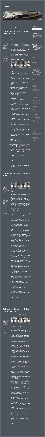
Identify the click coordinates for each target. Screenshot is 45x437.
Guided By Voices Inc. (36, 109)
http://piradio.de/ (35, 55)
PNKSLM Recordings (36, 126)
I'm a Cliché (4, 321)
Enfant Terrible (5, 44)
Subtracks (6, 6)
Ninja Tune (38, 117)
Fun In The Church (36, 106)
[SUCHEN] (41, 29)
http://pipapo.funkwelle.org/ (37, 56)
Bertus (34, 81)
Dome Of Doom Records (36, 100)
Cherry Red (35, 92)
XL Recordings (35, 142)
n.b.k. (5, 324)
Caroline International (36, 89)
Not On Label (35, 120)
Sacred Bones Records (36, 129)
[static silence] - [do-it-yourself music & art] (6, 181)
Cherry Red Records (36, 94)
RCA (6, 206)
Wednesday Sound (5, 63)
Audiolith (6, 184)
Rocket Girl (7, 54)
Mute (3, 324)
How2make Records (6, 320)
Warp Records (5, 331)
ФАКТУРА (4, 333)
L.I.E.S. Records (35, 112)
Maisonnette (5, 203)
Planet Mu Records (36, 125)
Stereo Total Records (36, 134)
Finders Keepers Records (36, 103)
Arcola (4, 183)
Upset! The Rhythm (5, 330)
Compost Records (35, 97)
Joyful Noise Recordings (36, 111)
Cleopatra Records (36, 95)
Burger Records (5, 187)
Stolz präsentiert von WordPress (11, 433)
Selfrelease (4, 55)
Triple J (4, 210)
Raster (34, 128)
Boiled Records (5, 185)
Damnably (7, 317)
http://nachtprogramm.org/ (37, 57)
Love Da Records (5, 200)
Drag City (6, 43)
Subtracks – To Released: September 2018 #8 (16, 310)
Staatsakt (6, 56)
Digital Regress (5, 192)
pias (34, 123)
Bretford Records (35, 83)
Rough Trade (38, 128)
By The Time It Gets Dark (5, 188)
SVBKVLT (4, 58)
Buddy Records (5, 186)
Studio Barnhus (5, 57)
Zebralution (35, 143)
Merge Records (35, 114)
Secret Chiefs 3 (5, 326)
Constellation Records (36, 98)
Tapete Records (35, 137)
